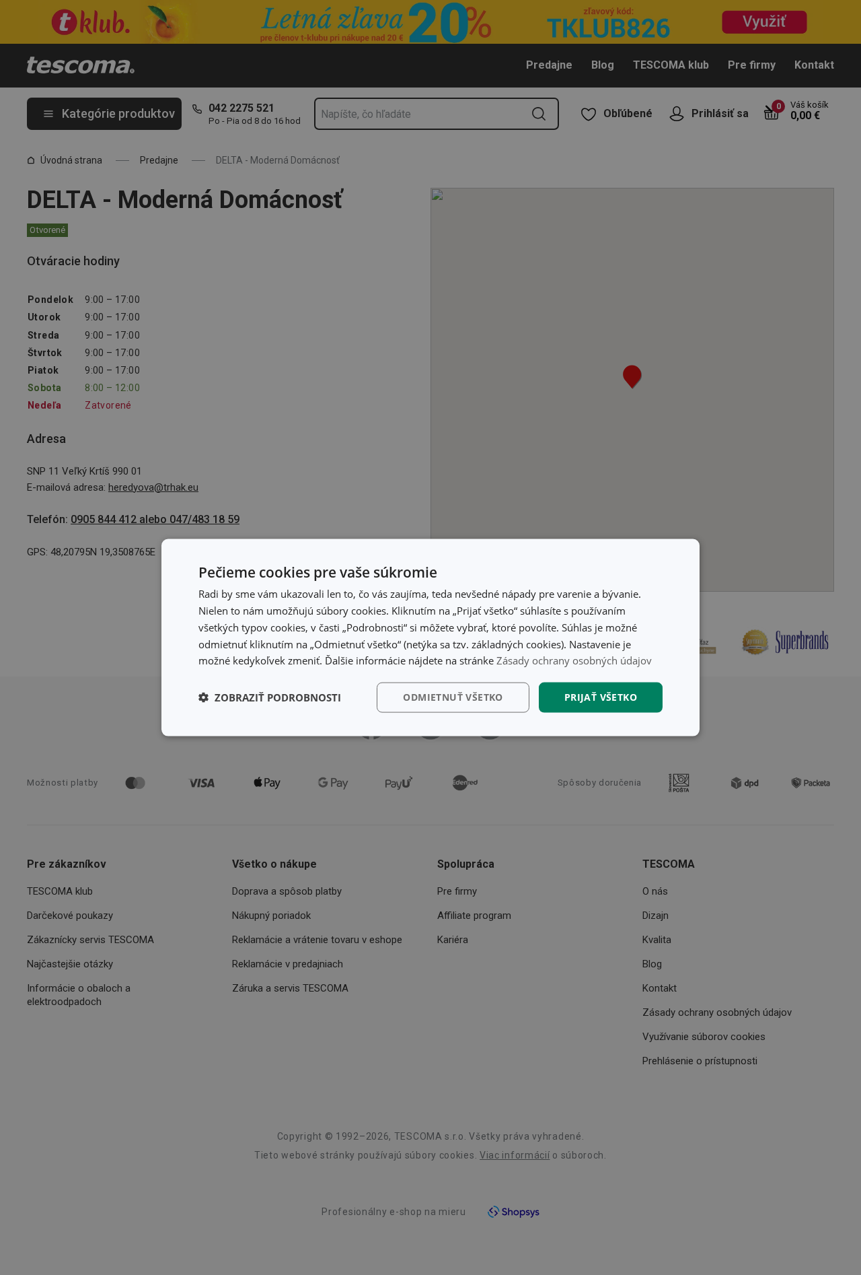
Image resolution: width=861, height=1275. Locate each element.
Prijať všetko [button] (600, 697)
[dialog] (430, 637)
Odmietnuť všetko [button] (452, 697)
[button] (269, 697)
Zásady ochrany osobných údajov (574, 660)
